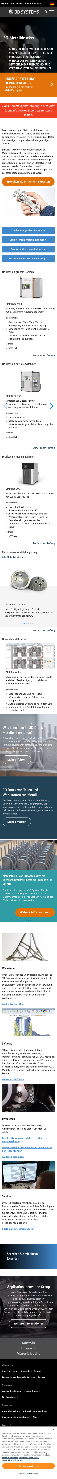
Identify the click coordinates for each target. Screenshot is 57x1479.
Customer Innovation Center (18, 1228)
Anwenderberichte (11, 1411)
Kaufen (37, 3)
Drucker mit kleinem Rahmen (27, 249)
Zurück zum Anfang (44, 355)
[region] (28, 1452)
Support (20, 3)
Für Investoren (9, 1397)
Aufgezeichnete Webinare (35, 1411)
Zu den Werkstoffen (13, 1004)
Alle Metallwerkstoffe (14, 557)
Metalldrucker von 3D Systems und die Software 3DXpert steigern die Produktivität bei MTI (27, 880)
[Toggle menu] (51, 11)
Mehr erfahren (8, 3)
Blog (35, 1417)
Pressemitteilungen (11, 1391)
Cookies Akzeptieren (28, 1466)
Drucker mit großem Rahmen (27, 230)
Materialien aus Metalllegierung (27, 258)
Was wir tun (7, 1365)
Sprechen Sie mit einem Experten (28, 181)
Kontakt (28, 1342)
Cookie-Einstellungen (28, 1474)
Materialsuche (28, 1353)
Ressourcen (7, 1405)
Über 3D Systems (10, 1371)
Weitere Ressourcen (13, 1156)
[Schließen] (53, 1429)
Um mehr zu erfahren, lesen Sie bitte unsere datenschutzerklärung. (26, 1457)
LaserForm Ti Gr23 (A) (15, 604)
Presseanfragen (31, 1391)
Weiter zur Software (13, 1079)
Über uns (28, 3)
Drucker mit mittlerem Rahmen (27, 239)
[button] (52, 406)
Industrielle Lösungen (31, 1371)
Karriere (41, 1377)
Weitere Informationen (35, 912)
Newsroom (7, 1385)
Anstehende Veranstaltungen (16, 1417)
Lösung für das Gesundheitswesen (18, 1377)
